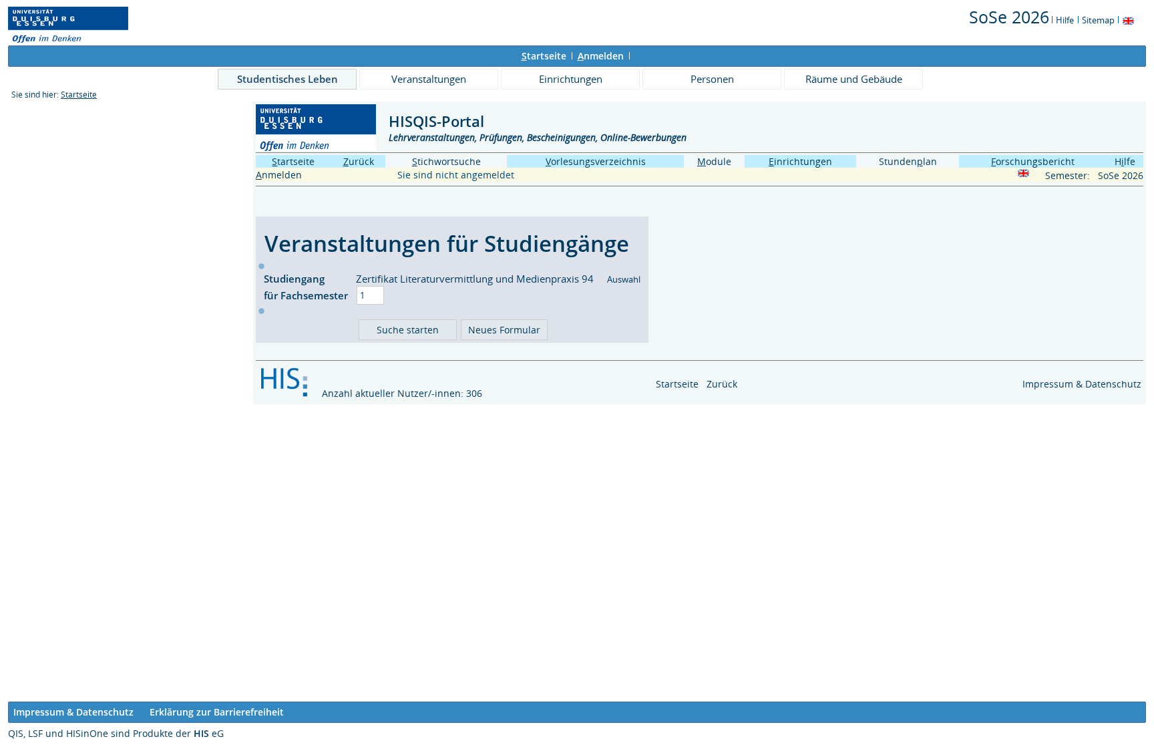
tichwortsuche (446, 161)
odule (714, 161)
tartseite (544, 55)
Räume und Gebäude (853, 79)
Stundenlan (908, 161)
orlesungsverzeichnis (596, 161)
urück (358, 161)
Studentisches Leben (287, 79)
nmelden (601, 55)
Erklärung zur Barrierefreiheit (217, 712)
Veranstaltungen (428, 79)
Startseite (79, 95)
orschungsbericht (1033, 161)
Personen (712, 79)
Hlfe (1125, 161)
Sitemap (1098, 20)
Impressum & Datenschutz (1081, 384)
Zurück (722, 384)
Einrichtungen (570, 79)
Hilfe (1065, 20)
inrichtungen (800, 161)
